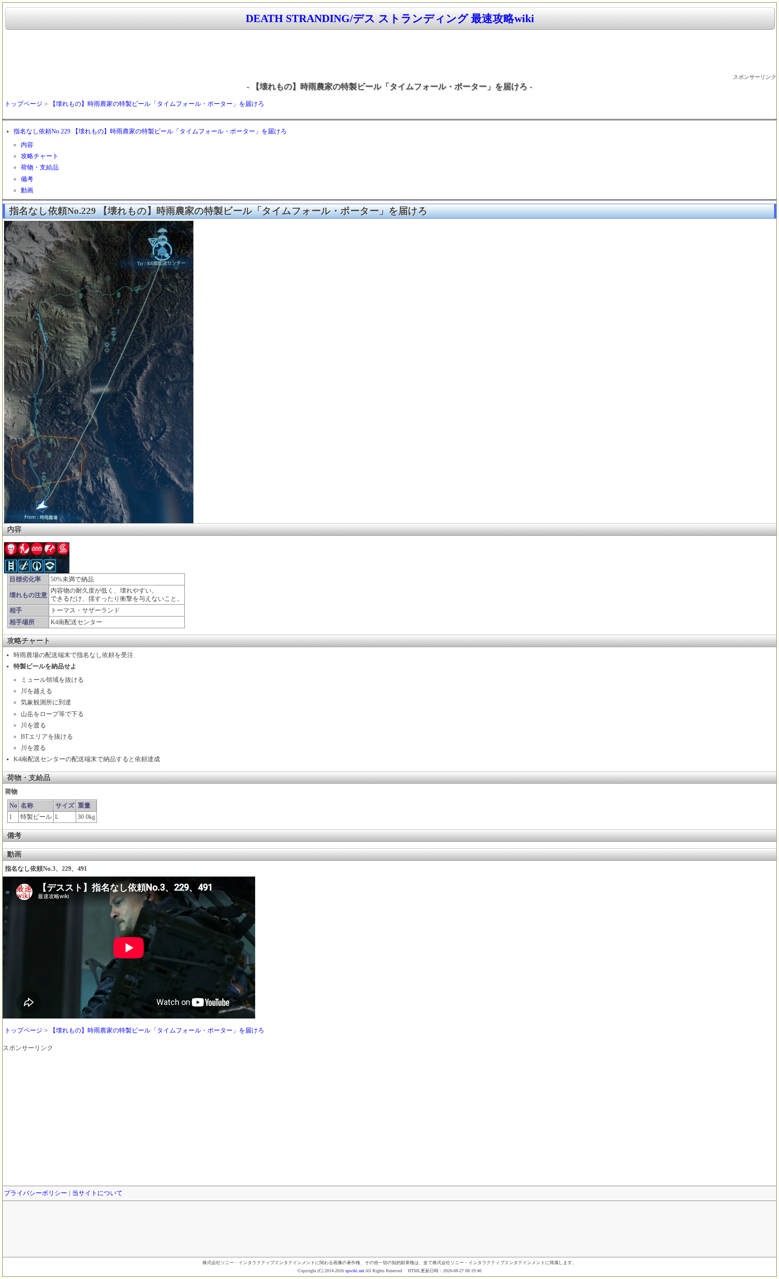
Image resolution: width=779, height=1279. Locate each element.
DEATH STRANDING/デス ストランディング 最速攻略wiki (390, 18)
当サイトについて (97, 1193)
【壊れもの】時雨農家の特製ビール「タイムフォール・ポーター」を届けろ (157, 103)
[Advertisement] (389, 52)
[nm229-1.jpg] (36, 571)
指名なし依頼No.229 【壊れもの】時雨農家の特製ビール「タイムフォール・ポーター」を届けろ (150, 131)
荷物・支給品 (40, 167)
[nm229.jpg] (98, 521)
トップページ (23, 103)
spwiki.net (354, 1270)
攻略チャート (40, 156)
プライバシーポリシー (35, 1193)
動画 (27, 190)
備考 (27, 179)
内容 (27, 145)
